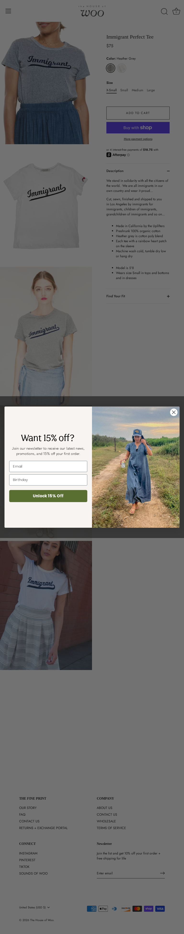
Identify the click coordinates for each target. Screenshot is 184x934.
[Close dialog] (174, 412)
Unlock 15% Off (48, 496)
